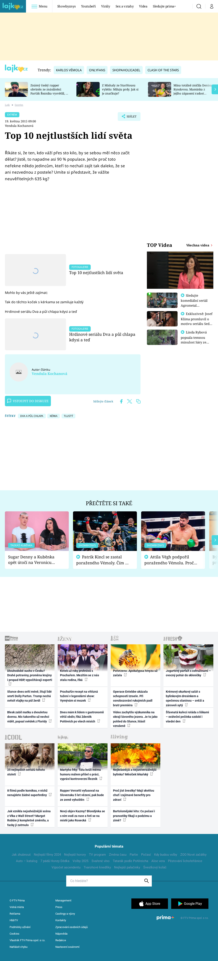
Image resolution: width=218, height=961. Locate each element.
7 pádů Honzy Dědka (54, 861)
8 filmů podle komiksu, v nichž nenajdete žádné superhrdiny (27, 793)
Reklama (15, 913)
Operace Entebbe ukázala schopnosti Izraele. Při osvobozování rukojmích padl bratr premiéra (132, 698)
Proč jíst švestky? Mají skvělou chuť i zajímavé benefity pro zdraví (133, 795)
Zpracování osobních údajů (71, 927)
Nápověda (61, 933)
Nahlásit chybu (18, 946)
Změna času (117, 855)
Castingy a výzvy (65, 913)
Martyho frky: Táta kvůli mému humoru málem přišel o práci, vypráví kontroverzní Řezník (80, 774)
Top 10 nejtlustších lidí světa (96, 272)
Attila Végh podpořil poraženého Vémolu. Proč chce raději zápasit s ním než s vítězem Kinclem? (169, 560)
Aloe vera (158, 861)
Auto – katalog (26, 861)
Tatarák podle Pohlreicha (130, 861)
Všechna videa (198, 245)
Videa (143, 6)
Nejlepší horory (75, 855)
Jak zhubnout (21, 855)
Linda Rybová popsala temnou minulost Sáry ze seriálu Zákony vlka (196, 339)
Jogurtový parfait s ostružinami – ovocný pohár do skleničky (188, 673)
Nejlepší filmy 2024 (47, 855)
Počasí (146, 855)
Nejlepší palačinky (127, 867)
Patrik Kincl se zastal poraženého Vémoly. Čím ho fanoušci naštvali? (103, 560)
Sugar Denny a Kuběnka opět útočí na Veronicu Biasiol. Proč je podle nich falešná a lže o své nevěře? (33, 559)
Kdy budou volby (165, 855)
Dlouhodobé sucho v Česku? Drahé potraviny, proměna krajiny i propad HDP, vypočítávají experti (29, 675)
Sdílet (129, 117)
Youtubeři (88, 6)
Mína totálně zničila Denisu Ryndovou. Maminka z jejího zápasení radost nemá (193, 91)
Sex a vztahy (125, 6)
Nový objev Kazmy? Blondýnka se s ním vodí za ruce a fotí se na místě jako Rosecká (82, 815)
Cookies (14, 933)
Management (63, 900)
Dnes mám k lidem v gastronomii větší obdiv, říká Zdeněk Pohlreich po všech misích (82, 717)
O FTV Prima (17, 900)
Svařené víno (101, 861)
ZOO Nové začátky (193, 855)
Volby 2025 (80, 861)
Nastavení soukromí (67, 946)
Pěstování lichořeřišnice (185, 861)
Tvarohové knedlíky (97, 867)
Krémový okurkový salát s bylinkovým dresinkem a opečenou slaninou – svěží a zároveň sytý (185, 698)
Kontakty (60, 920)
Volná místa (17, 907)
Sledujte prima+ (164, 6)
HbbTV (14, 920)
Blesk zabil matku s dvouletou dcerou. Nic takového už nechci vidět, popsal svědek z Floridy (28, 717)
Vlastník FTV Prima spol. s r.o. (27, 940)
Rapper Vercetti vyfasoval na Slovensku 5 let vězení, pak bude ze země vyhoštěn (82, 795)
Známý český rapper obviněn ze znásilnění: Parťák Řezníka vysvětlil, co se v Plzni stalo (49, 91)
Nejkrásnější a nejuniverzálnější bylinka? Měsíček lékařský (134, 772)
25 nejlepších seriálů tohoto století (26, 772)
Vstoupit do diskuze (31, 401)
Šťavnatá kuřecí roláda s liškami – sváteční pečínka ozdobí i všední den (187, 717)
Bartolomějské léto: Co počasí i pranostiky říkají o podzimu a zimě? (134, 815)
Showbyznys (66, 6)
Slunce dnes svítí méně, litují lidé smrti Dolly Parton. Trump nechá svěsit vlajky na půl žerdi (29, 696)
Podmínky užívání (20, 927)
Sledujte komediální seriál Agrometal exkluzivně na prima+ (194, 305)
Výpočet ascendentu (66, 867)
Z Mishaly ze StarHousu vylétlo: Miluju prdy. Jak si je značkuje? (120, 89)
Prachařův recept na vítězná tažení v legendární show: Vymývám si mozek (79, 696)
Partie (134, 855)
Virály (105, 6)
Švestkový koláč (154, 867)
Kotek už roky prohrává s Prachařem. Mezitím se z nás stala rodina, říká (79, 675)
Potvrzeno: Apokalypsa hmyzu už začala (135, 673)
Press (58, 907)
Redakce (60, 940)
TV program (97, 855)
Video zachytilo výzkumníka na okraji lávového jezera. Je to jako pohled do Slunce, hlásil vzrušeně (135, 719)
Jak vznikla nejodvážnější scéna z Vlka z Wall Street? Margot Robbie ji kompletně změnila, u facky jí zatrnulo (29, 818)
